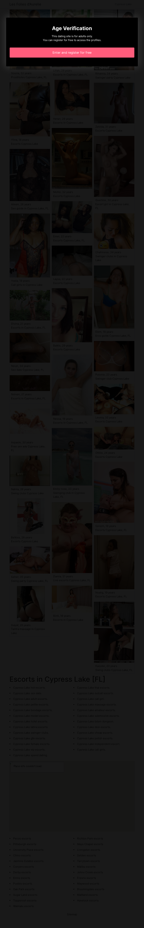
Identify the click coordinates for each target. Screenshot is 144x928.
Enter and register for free (72, 52)
